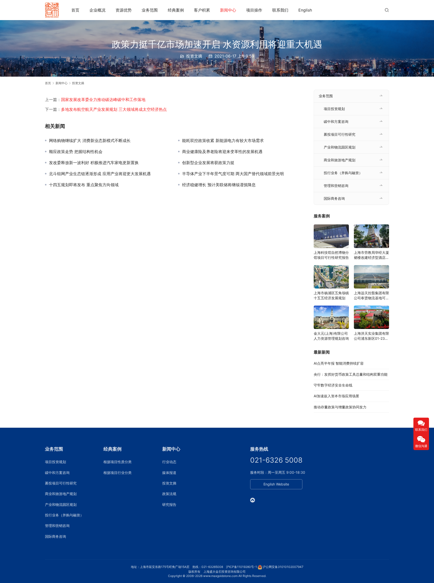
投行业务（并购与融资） (343, 173)
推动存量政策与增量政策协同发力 (340, 407)
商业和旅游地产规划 (339, 160)
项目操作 (254, 10)
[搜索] (387, 10)
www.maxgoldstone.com (220, 576)
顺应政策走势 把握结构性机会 (75, 151)
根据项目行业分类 (117, 472)
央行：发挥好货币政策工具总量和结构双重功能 (351, 374)
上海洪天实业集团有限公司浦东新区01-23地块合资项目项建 (371, 336)
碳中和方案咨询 (336, 121)
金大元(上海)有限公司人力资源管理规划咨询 (331, 336)
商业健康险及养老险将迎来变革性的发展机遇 (222, 151)
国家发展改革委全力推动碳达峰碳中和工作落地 (103, 99)
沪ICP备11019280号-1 (241, 567)
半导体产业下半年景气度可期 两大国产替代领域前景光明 (233, 173)
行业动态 (169, 462)
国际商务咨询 (334, 198)
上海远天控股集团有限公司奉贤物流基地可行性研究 (371, 296)
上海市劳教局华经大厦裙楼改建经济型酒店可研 (371, 255)
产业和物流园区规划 (339, 147)
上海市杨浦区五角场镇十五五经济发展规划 (331, 295)
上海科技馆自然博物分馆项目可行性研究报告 (331, 255)
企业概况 (97, 10)
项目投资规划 (334, 109)
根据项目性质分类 (117, 462)
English (305, 10)
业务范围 (150, 10)
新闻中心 (228, 10)
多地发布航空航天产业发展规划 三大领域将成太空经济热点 (114, 109)
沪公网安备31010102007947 (283, 567)
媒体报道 (169, 472)
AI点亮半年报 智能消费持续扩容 (339, 363)
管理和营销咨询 (336, 185)
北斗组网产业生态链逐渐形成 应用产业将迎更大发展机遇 (100, 173)
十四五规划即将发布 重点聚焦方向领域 (84, 184)
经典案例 (176, 10)
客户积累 (202, 10)
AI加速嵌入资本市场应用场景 (336, 396)
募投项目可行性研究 (339, 134)
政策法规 (169, 494)
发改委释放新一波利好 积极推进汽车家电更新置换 (94, 162)
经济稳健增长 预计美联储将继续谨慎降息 (219, 184)
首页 (75, 10)
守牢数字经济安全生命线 (333, 385)
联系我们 (280, 10)
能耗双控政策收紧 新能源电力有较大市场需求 (223, 140)
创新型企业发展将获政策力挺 (208, 162)
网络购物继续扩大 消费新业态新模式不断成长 (90, 140)
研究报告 (169, 504)
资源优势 (124, 10)
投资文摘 (194, 56)
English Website (276, 484)
